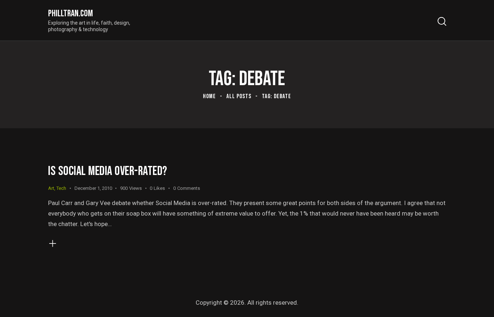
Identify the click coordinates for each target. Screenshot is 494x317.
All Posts (238, 96)
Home (209, 96)
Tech (61, 188)
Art (51, 188)
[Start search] (441, 22)
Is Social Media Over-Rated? (107, 171)
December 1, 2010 (93, 188)
